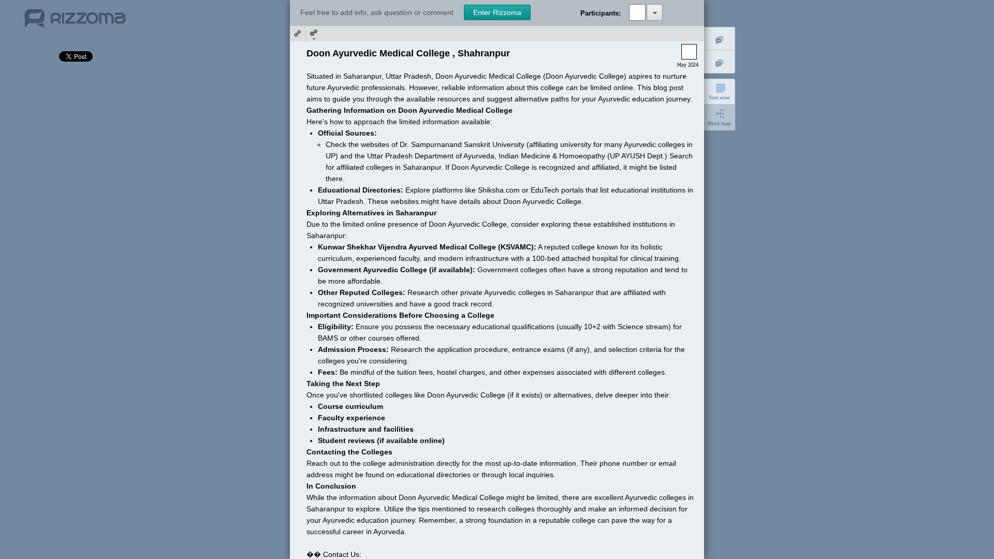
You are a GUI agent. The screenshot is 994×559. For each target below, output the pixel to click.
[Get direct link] (297, 33)
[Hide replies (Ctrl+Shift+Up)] (719, 38)
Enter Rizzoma (497, 12)
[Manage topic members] (655, 12)
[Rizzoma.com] (75, 22)
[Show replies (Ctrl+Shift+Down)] (719, 61)
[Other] (313, 33)
